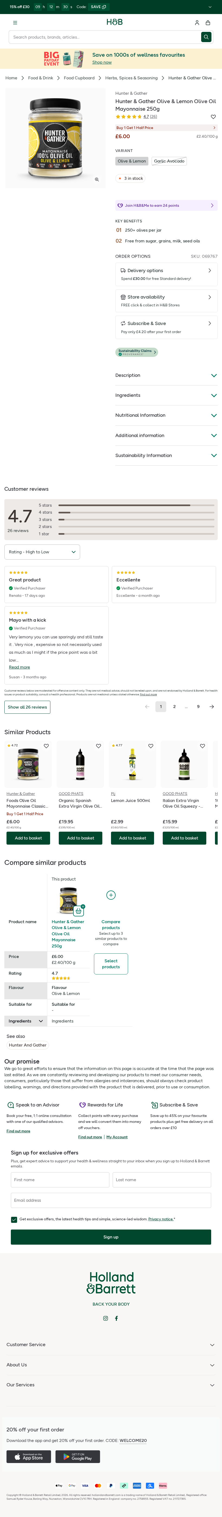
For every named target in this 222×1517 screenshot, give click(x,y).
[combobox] (105, 37)
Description (127, 375)
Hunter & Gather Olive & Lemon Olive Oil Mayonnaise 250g (68, 934)
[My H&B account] (197, 22)
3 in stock (133, 178)
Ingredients (127, 395)
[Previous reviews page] (147, 707)
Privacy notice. (161, 1219)
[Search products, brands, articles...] (207, 37)
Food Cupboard (79, 77)
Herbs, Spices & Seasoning (131, 77)
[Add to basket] (79, 910)
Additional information (139, 435)
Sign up (111, 1237)
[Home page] (115, 23)
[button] (166, 352)
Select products (111, 963)
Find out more (148, 694)
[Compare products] (111, 895)
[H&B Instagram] (105, 1318)
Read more (19, 667)
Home (11, 77)
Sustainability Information (143, 455)
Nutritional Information (140, 415)
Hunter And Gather (28, 1045)
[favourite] (46, 746)
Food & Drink (40, 77)
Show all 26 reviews (27, 707)
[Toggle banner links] (210, 7)
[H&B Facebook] (116, 1318)
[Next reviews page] (212, 707)
